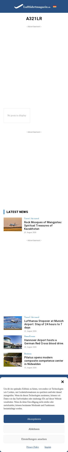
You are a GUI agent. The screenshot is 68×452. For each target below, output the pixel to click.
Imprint (48, 447)
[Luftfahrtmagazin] (29, 6)
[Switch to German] (54, 6)
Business (27, 354)
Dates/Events (29, 336)
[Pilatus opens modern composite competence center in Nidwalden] (13, 359)
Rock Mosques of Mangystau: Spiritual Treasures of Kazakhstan (43, 225)
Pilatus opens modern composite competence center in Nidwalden (43, 361)
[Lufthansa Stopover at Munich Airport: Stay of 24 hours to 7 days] (13, 323)
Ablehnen (34, 429)
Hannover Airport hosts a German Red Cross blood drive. (44, 341)
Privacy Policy (32, 447)
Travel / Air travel (31, 219)
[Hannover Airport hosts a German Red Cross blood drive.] (13, 342)
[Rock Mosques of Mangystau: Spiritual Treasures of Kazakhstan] (13, 224)
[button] (62, 382)
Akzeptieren (34, 419)
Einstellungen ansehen (34, 439)
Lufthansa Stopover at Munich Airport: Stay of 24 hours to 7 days (44, 324)
